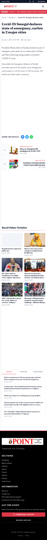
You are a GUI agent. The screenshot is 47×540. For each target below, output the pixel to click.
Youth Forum (6, 481)
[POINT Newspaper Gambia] (30, 1)
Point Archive (41, 1)
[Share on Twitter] (27, 137)
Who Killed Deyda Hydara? (11, 497)
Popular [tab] (23, 372)
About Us (5, 491)
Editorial (4, 466)
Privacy (20, 535)
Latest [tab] (9, 372)
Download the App (25, 514)
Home (4, 17)
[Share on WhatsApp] (31, 137)
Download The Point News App (13, 500)
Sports (4, 469)
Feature (4, 478)
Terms (27, 535)
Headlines (12, 17)
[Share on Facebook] (22, 137)
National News (7, 463)
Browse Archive (23, 520)
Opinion (4, 475)
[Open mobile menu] (43, 6)
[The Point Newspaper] (33, 1)
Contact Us (6, 494)
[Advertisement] (23, 105)
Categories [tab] (38, 372)
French (4, 472)
